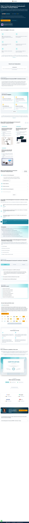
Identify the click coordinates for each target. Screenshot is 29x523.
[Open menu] (1, 1)
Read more (2, 11)
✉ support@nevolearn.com (20, 522)
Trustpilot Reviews (20, 382)
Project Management (7, 4)
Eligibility (5, 264)
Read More (14, 57)
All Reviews (7, 382)
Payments (23, 264)
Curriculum (14, 264)
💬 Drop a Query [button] (8, 522)
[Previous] (25, 122)
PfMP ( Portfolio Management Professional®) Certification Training (16, 4)
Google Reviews (13, 382)
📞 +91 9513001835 (13, 522)
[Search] (27, 1)
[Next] (27, 122)
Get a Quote (9, 22)
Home (2, 4)
